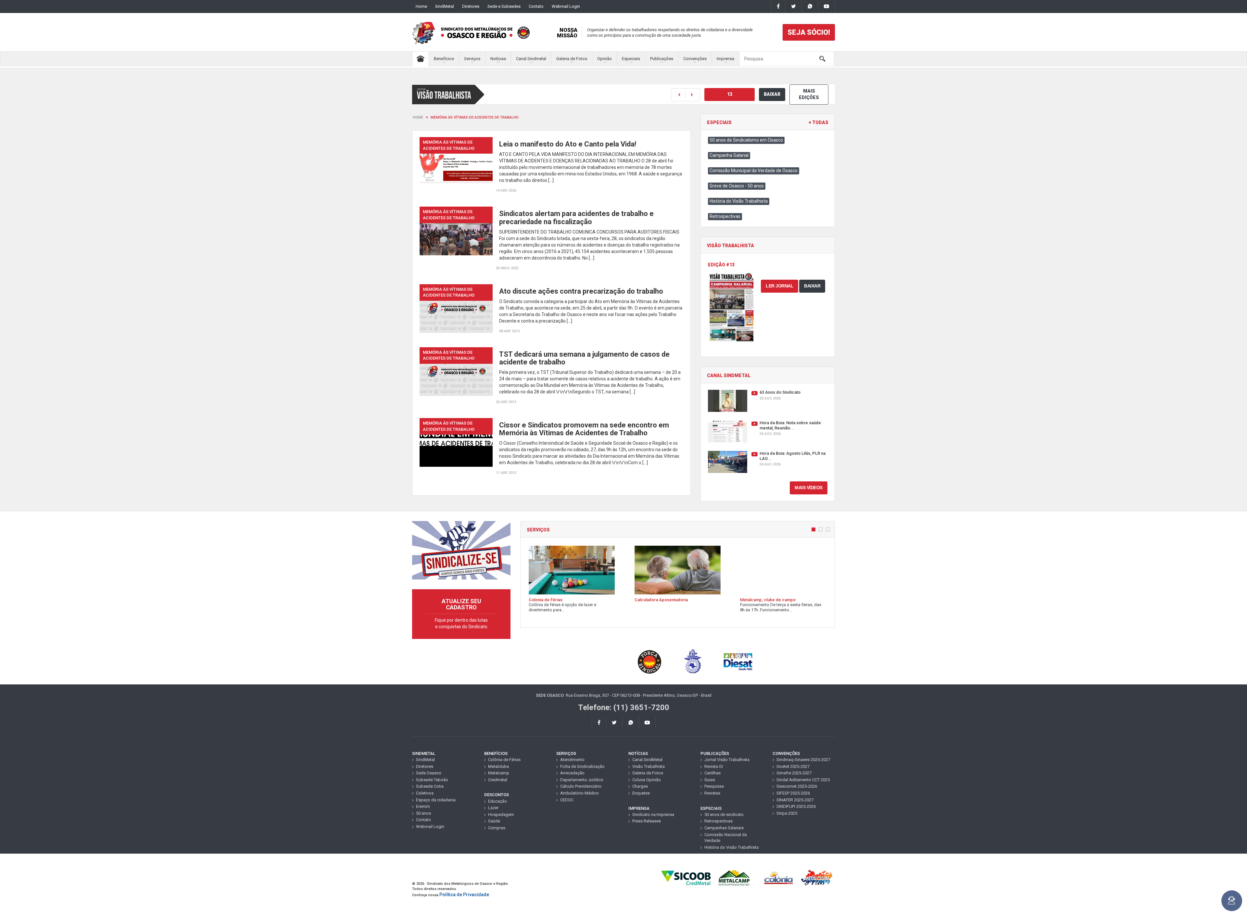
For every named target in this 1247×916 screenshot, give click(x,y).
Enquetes (641, 793)
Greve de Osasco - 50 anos (737, 185)
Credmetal (497, 779)
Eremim (423, 806)
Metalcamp (498, 772)
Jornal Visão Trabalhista (726, 759)
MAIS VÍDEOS (809, 487)
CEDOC (566, 799)
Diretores (470, 6)
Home (421, 6)
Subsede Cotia (430, 786)
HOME (418, 117)
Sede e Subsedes (504, 6)
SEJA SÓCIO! (808, 32)
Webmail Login (566, 6)
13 (729, 94)
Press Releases (646, 821)
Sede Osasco (428, 772)
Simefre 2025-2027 (794, 772)
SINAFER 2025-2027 (794, 799)
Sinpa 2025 (786, 813)
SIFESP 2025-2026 (793, 793)
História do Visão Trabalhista (739, 201)
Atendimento (572, 759)
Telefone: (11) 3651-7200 (623, 707)
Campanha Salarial (729, 155)
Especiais (631, 58)
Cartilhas (712, 772)
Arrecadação (572, 772)
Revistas (712, 793)
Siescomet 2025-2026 (796, 786)
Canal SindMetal (647, 759)
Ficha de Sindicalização (582, 766)
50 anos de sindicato (724, 814)
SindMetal (444, 6)
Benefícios (444, 58)
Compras (496, 827)
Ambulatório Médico (579, 793)
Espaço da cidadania (436, 799)
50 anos (423, 813)
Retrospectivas (725, 216)
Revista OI (713, 766)
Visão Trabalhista (648, 766)
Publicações (661, 58)
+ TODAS (818, 122)
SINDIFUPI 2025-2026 (796, 806)
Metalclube (498, 766)
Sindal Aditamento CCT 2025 (803, 779)
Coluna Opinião (646, 779)
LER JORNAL (779, 285)
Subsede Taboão (432, 779)
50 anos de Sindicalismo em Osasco (746, 140)
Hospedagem (501, 814)
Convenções (695, 58)
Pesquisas (714, 786)
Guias (709, 779)
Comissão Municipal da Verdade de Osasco (754, 170)
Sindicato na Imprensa (653, 814)
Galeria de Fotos (571, 58)
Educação (497, 801)
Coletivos (425, 793)
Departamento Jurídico (581, 779)
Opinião (604, 58)
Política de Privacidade (464, 894)
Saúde (494, 821)
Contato (536, 6)
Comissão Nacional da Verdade (725, 837)
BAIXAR (772, 94)
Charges (640, 786)
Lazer (493, 807)
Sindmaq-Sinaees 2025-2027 (803, 759)
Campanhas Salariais (724, 827)
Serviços (472, 58)
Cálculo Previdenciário (580, 786)
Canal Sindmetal (531, 58)
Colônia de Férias (504, 759)
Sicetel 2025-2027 (793, 766)
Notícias (498, 58)
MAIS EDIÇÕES (809, 94)
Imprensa (725, 58)
